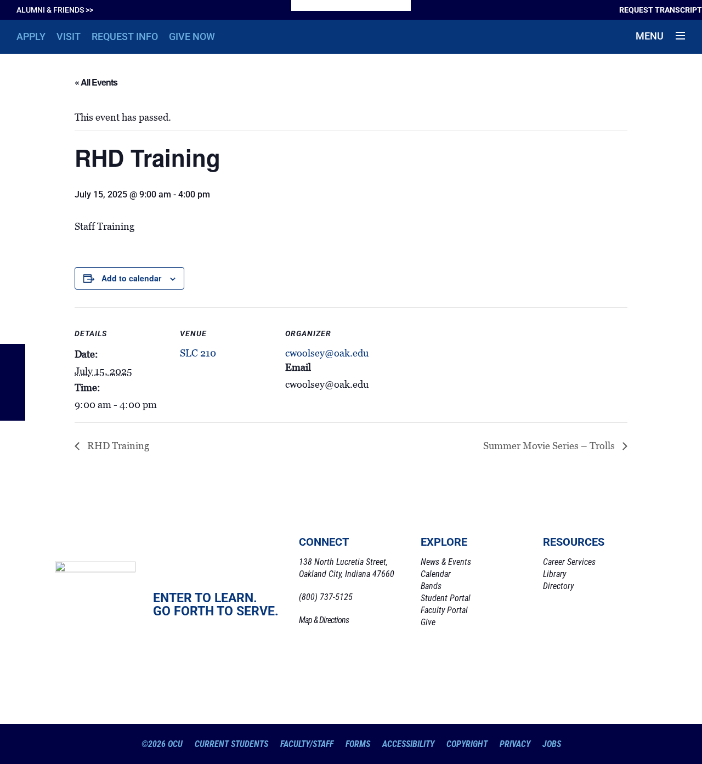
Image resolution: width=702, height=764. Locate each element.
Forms (358, 744)
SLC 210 (198, 353)
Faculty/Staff (306, 744)
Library (554, 574)
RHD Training (117, 445)
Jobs (551, 744)
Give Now (192, 36)
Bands (431, 586)
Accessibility (408, 744)
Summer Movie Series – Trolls (550, 445)
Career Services (569, 562)
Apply (31, 36)
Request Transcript (660, 9)
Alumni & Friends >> (54, 9)
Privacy (515, 744)
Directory (558, 586)
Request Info (125, 36)
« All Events (96, 82)
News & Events (446, 562)
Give (428, 622)
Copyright (467, 744)
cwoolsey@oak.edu (327, 353)
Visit (68, 36)
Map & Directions (324, 620)
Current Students (231, 744)
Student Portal (446, 598)
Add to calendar (131, 278)
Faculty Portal (444, 610)
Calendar (436, 574)
